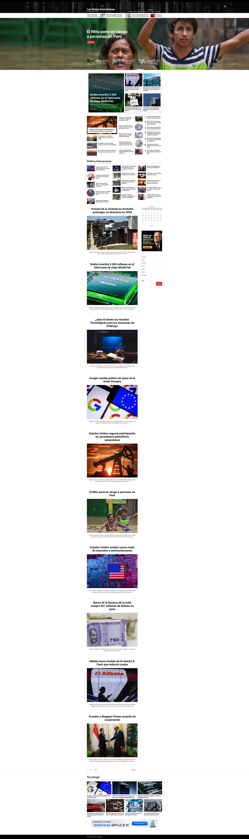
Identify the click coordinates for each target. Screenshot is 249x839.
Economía (131, 11)
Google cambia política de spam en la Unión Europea (153, 117)
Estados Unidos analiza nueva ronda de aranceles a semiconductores (103, 168)
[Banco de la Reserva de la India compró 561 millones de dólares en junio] (112, 630)
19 (148, 217)
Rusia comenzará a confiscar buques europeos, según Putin (103, 193)
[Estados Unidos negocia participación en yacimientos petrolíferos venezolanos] (112, 460)
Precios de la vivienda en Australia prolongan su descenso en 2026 (125, 119)
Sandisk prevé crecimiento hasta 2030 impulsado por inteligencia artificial (154, 133)
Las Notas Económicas (101, 9)
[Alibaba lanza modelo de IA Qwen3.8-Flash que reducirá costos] (112, 685)
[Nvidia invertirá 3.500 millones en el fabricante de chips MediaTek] (112, 288)
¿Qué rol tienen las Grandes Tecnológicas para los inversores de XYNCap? (129, 167)
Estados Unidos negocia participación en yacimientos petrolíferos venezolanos (102, 130)
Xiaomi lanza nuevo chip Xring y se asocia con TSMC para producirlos (154, 123)
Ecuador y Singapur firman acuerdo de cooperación (153, 166)
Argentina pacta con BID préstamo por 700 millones (129, 174)
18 (145, 217)
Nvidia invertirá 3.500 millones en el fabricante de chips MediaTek (105, 98)
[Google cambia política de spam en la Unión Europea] (112, 402)
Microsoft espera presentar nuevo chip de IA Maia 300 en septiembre (154, 139)
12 (148, 215)
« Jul (151, 225)
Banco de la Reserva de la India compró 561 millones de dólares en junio (126, 127)
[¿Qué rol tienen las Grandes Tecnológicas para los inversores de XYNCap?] (112, 347)
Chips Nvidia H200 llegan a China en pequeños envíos (154, 128)
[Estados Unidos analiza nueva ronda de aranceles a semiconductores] (112, 571)
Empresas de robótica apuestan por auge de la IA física (154, 146)
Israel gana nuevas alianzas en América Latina (154, 174)
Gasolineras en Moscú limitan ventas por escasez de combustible (107, 144)
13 (151, 215)
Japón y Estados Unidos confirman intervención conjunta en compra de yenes (153, 16)
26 (148, 220)
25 (145, 220)
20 (151, 217)
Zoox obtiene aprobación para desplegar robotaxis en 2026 (154, 152)
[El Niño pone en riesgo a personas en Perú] (112, 516)
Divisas (148, 11)
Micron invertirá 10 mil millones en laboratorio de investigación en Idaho (151, 89)
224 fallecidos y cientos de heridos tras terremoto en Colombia (128, 182)
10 (142, 215)
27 (151, 220)
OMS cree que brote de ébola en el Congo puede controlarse (102, 185)
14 (154, 215)
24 (143, 220)
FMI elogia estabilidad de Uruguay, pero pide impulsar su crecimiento (129, 189)
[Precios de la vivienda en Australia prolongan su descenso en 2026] (112, 233)
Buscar (143, 280)
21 (154, 217)
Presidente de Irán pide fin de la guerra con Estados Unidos (102, 177)
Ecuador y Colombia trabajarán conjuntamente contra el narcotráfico (128, 196)
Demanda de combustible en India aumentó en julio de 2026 (127, 15)
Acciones (144, 11)
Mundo (139, 11)
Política (135, 11)
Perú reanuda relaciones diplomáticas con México (102, 201)
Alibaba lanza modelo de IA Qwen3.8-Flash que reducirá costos (132, 89)
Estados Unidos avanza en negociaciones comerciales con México (154, 196)
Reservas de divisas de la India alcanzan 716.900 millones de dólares (125, 135)
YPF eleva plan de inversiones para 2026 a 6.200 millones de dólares (151, 109)
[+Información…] (93, 109)
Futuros (152, 11)
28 (154, 220)
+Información (91, 42)
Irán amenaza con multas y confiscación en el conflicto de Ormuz (106, 137)
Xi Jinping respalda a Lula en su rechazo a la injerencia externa (154, 189)
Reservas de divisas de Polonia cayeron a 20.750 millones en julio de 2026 (125, 143)
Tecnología (157, 11)
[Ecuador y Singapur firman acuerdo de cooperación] (112, 740)
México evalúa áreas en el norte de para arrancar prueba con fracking (153, 182)
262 (96, 770)
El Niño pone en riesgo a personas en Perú (107, 34)
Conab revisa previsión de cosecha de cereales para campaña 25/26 (107, 151)
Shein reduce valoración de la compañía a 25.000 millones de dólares (133, 109)
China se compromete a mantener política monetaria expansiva (102, 15)
